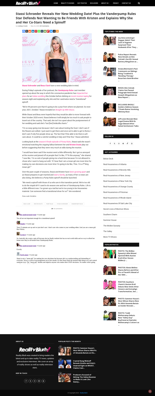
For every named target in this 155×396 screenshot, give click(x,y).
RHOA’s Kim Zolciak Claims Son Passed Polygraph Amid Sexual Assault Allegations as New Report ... (128, 93)
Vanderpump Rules (77, 204)
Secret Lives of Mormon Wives (116, 209)
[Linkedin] (33, 31)
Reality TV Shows (67, 3)
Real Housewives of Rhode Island (117, 198)
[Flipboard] (48, 31)
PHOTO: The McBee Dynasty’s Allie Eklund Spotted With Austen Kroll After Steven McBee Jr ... (127, 256)
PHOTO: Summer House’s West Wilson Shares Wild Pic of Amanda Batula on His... (85, 350)
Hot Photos (82, 3)
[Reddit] (29, 31)
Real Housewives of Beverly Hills (117, 170)
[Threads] (54, 31)
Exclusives (94, 3)
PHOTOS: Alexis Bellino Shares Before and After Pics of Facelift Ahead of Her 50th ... (128, 271)
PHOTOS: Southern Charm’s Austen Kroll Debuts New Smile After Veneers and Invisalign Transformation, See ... (128, 287)
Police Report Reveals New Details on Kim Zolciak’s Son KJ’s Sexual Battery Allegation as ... (128, 58)
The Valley (107, 231)
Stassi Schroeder (62, 204)
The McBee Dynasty (111, 226)
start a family (59, 175)
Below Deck (108, 159)
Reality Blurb (84, 393)
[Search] (138, 3)
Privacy (116, 3)
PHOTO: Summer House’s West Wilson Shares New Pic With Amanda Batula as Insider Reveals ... (128, 302)
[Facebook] (23, 31)
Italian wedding (38, 96)
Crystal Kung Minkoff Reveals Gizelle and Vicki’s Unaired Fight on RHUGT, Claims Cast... (84, 364)
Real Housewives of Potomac (115, 192)
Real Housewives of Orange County (118, 186)
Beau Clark (27, 204)
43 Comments (44, 26)
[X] (26, 31)
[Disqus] (57, 237)
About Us (104, 3)
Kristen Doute (38, 204)
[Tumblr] (42, 31)
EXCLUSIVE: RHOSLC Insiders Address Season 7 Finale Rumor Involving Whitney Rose (128, 108)
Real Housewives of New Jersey (116, 175)
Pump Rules (49, 204)
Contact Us (126, 3)
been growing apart (78, 172)
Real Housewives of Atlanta (114, 164)
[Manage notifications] (150, 391)
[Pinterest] (36, 31)
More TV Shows (110, 237)
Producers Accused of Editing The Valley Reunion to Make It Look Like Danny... (84, 378)
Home (56, 3)
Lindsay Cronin (23, 26)
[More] (57, 31)
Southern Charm (110, 214)
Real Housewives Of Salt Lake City (117, 203)
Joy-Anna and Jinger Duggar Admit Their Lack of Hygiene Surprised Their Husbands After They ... (128, 43)
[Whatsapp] (39, 31)
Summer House (110, 220)
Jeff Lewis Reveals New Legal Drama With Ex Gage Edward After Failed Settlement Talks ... (128, 124)
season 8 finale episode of (55, 142)
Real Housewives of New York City (117, 181)
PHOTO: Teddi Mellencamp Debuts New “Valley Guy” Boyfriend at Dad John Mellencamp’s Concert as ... (128, 319)
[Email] (45, 31)
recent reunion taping (80, 96)
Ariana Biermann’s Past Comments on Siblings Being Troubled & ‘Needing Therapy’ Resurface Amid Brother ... (128, 75)
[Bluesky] (51, 31)
